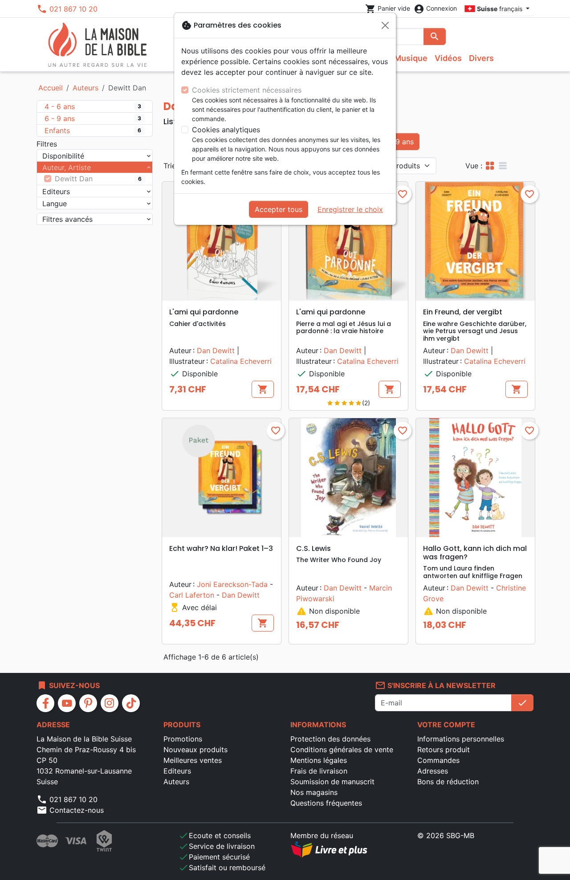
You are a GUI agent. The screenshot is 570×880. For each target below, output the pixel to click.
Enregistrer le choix (350, 209)
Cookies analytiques (226, 129)
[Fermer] (385, 25)
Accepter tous (278, 209)
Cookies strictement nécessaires (246, 90)
